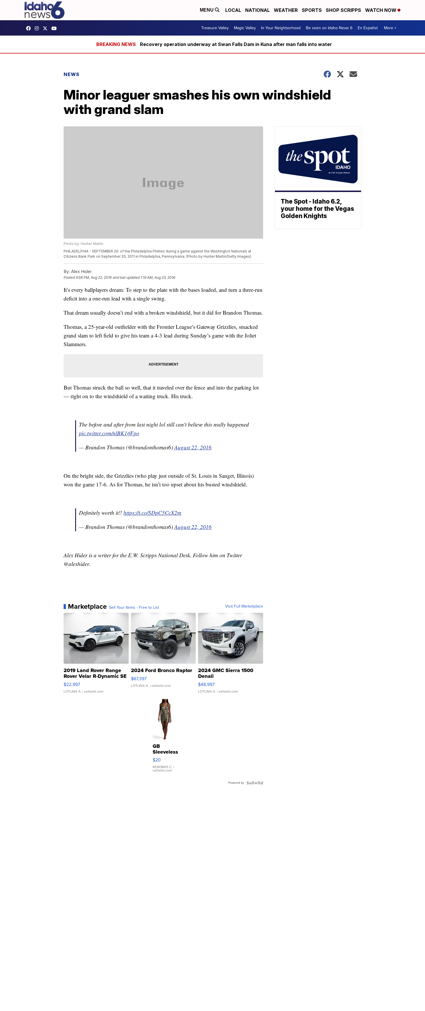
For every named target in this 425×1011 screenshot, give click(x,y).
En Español (368, 28)
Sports (312, 10)
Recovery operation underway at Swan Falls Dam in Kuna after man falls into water (236, 44)
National (257, 10)
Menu (207, 10)
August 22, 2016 (193, 447)
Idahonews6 (30, 28)
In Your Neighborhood (281, 28)
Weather (286, 10)
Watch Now (381, 10)
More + (390, 28)
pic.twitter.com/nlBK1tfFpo (109, 433)
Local (233, 10)
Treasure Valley (215, 28)
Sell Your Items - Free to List (134, 608)
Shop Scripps (343, 10)
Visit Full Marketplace (244, 606)
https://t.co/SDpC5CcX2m (152, 512)
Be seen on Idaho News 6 (329, 28)
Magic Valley (245, 28)
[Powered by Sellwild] (254, 783)
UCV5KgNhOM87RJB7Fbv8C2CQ (55, 28)
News (72, 74)
